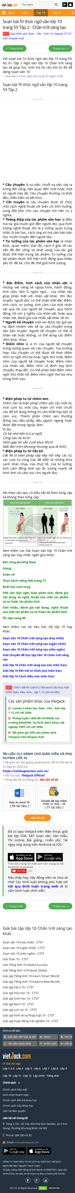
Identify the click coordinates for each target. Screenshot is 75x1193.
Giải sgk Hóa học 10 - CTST (21, 993)
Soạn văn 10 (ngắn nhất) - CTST (24, 948)
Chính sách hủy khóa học (18, 1105)
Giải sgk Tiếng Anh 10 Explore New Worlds (31, 982)
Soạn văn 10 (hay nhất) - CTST (23, 942)
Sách (47, 1037)
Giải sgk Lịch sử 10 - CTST (20, 1010)
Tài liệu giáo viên (19, 1043)
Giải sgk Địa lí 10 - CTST (18, 1004)
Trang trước (15, 48)
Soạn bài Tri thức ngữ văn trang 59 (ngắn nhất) (34, 76)
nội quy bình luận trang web (33, 886)
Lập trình (39, 1075)
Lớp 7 (45, 1068)
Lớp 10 (40, 13)
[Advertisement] (37, 142)
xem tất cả (37, 818)
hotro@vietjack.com (27, 1142)
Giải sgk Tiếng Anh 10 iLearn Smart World (31, 976)
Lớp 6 (37, 1068)
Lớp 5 (28, 1068)
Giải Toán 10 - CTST (15, 959)
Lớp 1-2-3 (8, 1068)
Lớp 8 (10, 13)
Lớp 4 (19, 1068)
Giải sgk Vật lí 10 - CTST (18, 987)
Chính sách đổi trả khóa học (20, 1100)
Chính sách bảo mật (15, 1089)
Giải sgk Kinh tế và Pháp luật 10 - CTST (28, 1015)
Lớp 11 (57, 13)
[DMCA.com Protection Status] (52, 1188)
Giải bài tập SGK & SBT (22, 1037)
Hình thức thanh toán (16, 1094)
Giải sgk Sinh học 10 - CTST (21, 998)
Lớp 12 (27, 1075)
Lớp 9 (25, 13)
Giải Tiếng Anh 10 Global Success (25, 965)
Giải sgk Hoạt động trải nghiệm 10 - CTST (30, 1021)
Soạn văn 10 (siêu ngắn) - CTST (23, 953)
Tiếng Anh (53, 1075)
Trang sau (59, 48)
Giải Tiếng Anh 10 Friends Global (25, 970)
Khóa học (50, 1043)
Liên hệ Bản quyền (14, 1111)
